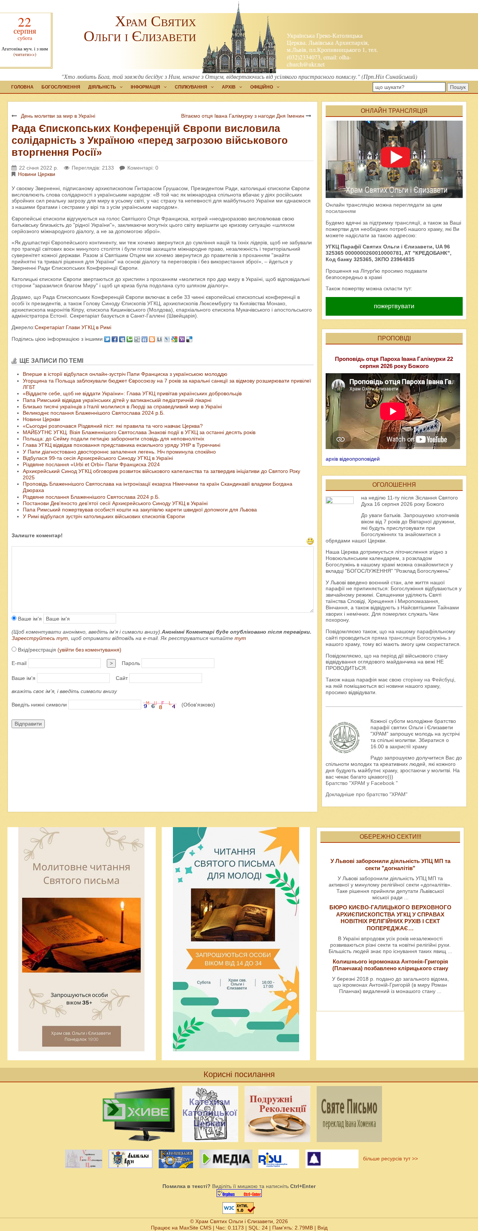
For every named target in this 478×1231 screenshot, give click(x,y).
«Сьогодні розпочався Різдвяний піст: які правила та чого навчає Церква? (113, 426)
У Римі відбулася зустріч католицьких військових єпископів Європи (104, 516)
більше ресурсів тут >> (389, 1158)
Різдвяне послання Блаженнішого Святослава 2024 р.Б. (91, 497)
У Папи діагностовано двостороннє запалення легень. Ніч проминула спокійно (119, 452)
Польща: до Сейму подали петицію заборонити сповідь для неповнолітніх (113, 439)
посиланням (341, 211)
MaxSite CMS (195, 1228)
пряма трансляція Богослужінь (409, 638)
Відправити (28, 724)
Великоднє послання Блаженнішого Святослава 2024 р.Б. (94, 413)
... (406, 897)
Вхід (322, 1228)
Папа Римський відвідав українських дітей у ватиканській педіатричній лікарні (117, 400)
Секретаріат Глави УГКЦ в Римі (73, 327)
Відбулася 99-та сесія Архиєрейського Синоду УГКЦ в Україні (98, 458)
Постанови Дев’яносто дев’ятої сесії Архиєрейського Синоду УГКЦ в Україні (115, 503)
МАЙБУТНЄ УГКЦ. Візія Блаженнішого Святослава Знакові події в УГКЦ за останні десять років (139, 432)
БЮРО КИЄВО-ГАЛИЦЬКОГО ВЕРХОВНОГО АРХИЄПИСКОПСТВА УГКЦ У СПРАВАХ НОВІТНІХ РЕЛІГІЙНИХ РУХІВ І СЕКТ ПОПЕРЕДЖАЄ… (390, 917)
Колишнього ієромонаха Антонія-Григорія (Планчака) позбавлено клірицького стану (390, 964)
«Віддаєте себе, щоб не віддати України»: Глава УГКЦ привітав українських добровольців (132, 393)
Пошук (458, 87)
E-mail (19, 663)
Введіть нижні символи (39, 705)
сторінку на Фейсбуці (428, 680)
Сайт (122, 678)
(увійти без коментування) (89, 650)
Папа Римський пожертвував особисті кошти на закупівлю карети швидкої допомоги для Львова (140, 510)
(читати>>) (24, 54)
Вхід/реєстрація (68, 650)
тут (240, 638)
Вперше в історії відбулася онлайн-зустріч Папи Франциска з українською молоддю (125, 374)
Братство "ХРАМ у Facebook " (362, 783)
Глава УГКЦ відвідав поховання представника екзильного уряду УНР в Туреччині (121, 445)
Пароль (131, 663)
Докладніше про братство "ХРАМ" (366, 794)
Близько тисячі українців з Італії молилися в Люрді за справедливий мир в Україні (122, 406)
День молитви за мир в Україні (58, 116)
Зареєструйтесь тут (40, 638)
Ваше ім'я (29, 619)
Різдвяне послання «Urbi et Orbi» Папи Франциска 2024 (91, 464)
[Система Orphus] (239, 1193)
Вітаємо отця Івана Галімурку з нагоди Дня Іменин (242, 116)
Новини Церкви (36, 174)
